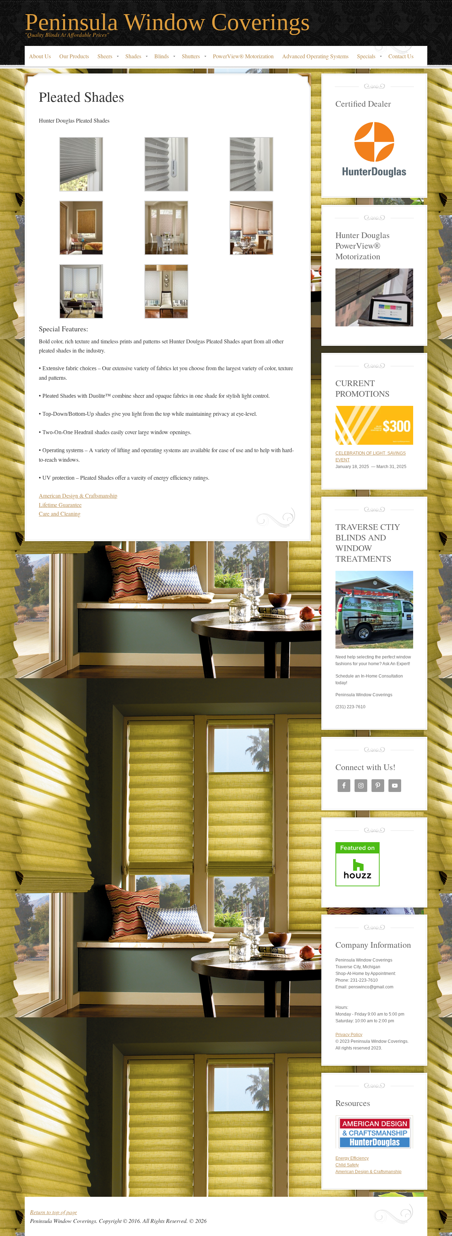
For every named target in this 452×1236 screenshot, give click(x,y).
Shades (131, 58)
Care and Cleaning (60, 513)
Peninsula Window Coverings (167, 21)
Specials (364, 58)
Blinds (159, 58)
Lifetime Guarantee (60, 504)
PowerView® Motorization (243, 56)
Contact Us (401, 56)
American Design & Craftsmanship (78, 495)
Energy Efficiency (352, 1158)
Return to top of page (53, 1212)
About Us (40, 56)
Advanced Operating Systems (315, 56)
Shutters (189, 58)
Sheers (102, 58)
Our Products (74, 56)
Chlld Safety (347, 1165)
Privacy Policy (348, 1034)
